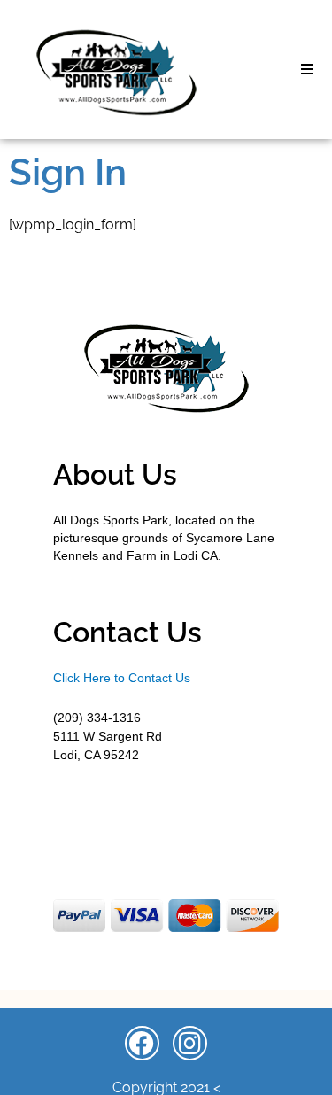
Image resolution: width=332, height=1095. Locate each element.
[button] (307, 69)
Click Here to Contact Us (121, 678)
